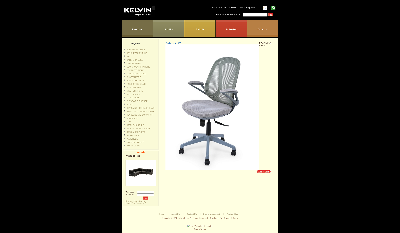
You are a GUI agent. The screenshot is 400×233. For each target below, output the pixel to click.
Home (161, 214)
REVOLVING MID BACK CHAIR (140, 115)
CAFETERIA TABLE (135, 60)
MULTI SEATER (133, 94)
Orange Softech (230, 218)
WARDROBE (132, 139)
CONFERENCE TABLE (136, 74)
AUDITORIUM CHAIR (136, 50)
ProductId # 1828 (173, 43)
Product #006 (133, 156)
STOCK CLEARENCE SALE (138, 129)
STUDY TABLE (133, 135)
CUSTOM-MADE (134, 77)
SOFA (129, 122)
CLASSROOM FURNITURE (138, 67)
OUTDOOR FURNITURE (137, 101)
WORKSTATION (133, 146)
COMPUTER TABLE (135, 70)
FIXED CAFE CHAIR (135, 81)
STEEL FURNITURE (135, 125)
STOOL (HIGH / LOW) (136, 132)
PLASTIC (130, 105)
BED (128, 57)
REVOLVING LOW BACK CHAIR (140, 111)
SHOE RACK (132, 118)
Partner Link (232, 214)
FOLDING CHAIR (134, 87)
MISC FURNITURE (135, 91)
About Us (175, 214)
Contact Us (192, 214)
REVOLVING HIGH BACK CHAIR (141, 108)
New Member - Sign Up (135, 201)
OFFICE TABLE (133, 98)
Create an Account (211, 214)
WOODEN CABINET (135, 142)
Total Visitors (200, 229)
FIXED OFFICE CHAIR (136, 84)
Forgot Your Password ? (135, 203)
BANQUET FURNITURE (137, 53)
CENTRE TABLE (134, 63)
